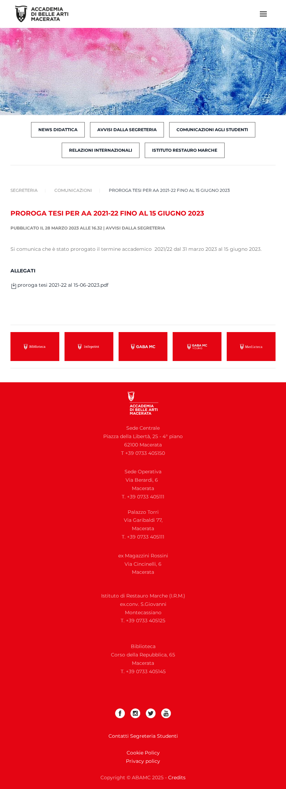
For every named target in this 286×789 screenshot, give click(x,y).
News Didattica (57, 129)
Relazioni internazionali (100, 150)
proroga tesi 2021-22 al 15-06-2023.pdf (62, 285)
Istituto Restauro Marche (184, 150)
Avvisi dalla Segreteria (135, 228)
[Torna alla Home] (46, 14)
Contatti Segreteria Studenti (143, 736)
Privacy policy (143, 761)
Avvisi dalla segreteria (127, 129)
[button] (263, 14)
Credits (177, 777)
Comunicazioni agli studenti (212, 129)
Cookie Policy (143, 753)
